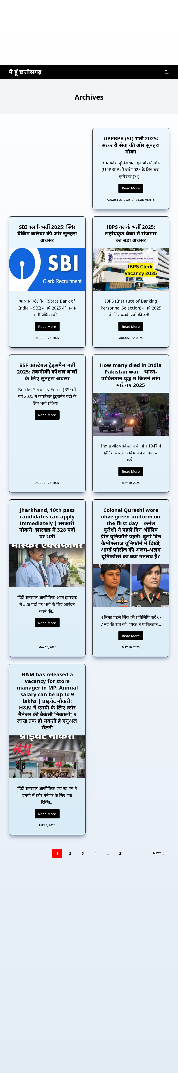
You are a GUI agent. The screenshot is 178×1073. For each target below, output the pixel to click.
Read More (132, 189)
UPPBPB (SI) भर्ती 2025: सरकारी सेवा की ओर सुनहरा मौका (131, 145)
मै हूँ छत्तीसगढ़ (25, 72)
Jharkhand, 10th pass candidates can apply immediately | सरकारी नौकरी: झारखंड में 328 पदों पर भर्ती (47, 523)
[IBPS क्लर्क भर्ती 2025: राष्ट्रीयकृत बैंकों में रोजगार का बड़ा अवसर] (131, 269)
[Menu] (167, 72)
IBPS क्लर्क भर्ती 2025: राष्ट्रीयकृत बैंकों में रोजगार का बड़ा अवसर (131, 233)
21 (121, 853)
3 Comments (145, 200)
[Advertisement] (89, 32)
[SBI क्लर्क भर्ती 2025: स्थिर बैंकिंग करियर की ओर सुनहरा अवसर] (47, 269)
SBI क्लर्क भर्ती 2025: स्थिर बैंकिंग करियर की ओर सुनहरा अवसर (47, 233)
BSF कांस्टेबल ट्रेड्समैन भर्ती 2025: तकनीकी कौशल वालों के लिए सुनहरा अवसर (47, 371)
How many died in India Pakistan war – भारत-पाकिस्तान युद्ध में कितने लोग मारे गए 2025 (131, 374)
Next (157, 853)
